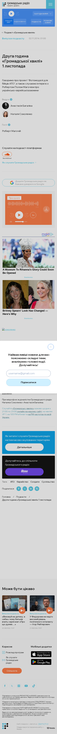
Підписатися (28, 382)
